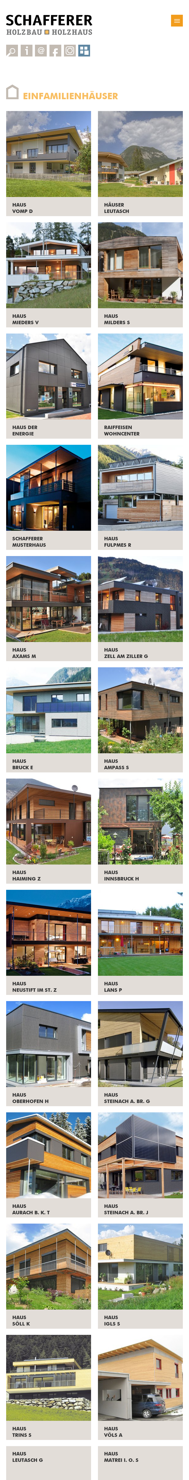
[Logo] (49, 25)
